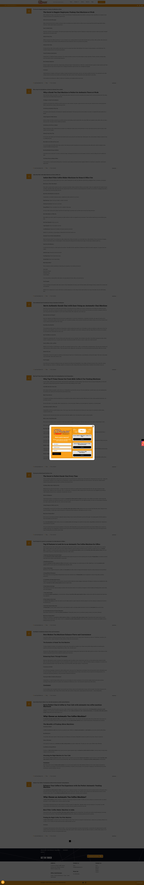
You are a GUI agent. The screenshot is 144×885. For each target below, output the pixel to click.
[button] (2, 882)
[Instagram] (142, 442)
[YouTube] (142, 444)
